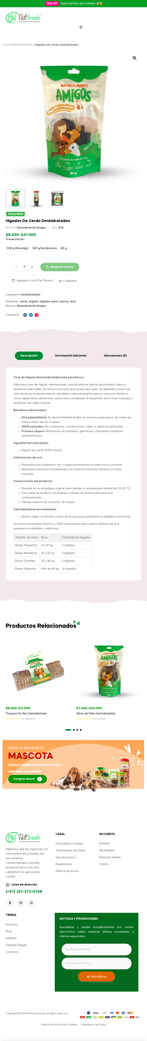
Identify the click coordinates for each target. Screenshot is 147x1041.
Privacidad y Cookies (69, 843)
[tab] (29, 356)
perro (55, 301)
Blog (9, 931)
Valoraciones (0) (115, 355)
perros (64, 301)
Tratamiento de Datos (71, 850)
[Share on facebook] (25, 315)
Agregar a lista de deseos (34, 280)
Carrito (104, 864)
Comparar (70, 281)
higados (45, 301)
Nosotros (12, 924)
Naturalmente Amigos (31, 227)
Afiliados (11, 938)
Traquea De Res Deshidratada (26, 713)
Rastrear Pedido (110, 857)
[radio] (17, 248)
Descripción (29, 355)
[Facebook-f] (10, 902)
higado (33, 301)
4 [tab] (81, 730)
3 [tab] (77, 730)
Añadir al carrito (62, 267)
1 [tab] (68, 730)
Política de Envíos (67, 871)
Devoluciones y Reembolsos (66, 861)
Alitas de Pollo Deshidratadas (95, 713)
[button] (52, 3)
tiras (73, 301)
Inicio (6, 44)
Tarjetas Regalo (16, 945)
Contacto (12, 952)
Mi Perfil (104, 843)
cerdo (24, 301)
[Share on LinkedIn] (31, 315)
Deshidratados (22, 44)
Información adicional (70, 355)
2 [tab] (74, 730)
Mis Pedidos (107, 850)
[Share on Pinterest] (36, 315)
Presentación (15, 239)
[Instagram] (20, 902)
